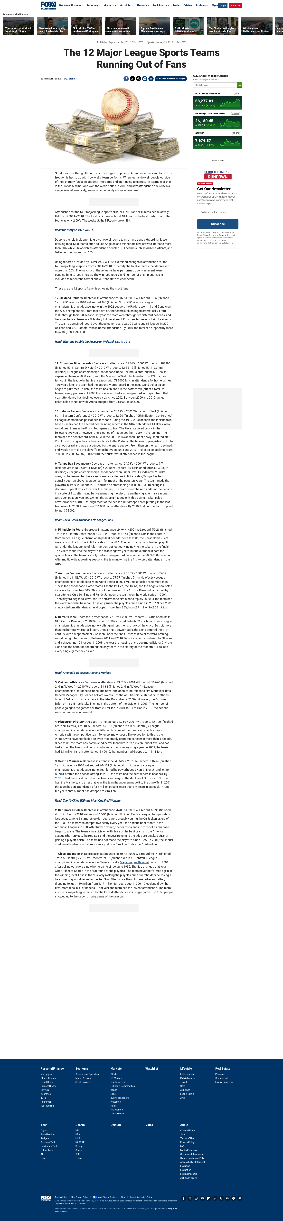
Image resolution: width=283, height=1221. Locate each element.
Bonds (114, 1090)
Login (223, 5)
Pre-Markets (117, 1109)
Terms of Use (225, 235)
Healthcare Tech (49, 1146)
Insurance (46, 1094)
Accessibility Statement (192, 1162)
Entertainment (187, 1074)
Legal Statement (78, 1204)
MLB (77, 1138)
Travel (183, 1082)
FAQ (182, 1146)
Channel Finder (188, 1130)
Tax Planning (47, 1105)
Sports (80, 1125)
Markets (109, 5)
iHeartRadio (239, 1198)
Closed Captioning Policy (193, 1158)
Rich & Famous (188, 1078)
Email (151, 78)
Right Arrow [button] (277, 26)
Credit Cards (47, 1082)
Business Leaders (120, 1098)
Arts (182, 1098)
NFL (77, 1130)
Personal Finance (70, 5)
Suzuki (59, 774)
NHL (140, 212)
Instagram (196, 1198)
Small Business (83, 1082)
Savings (45, 1090)
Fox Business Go (188, 1174)
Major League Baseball (134, 862)
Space (44, 1158)
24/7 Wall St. (70, 78)
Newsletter (227, 1198)
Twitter (132, 78)
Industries (116, 1101)
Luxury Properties (224, 1082)
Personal (220, 1074)
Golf (77, 1154)
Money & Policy (83, 1078)
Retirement (46, 1101)
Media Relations (188, 1150)
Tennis (78, 1158)
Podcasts (202, 5)
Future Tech (47, 1150)
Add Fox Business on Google (172, 79)
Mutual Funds (117, 1113)
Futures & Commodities (123, 1086)
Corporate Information (192, 1154)
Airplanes (185, 1090)
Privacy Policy (208, 235)
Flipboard (208, 1198)
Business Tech (48, 1142)
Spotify (233, 1198)
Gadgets (45, 1138)
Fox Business (48, 5)
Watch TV (236, 5)
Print (144, 78)
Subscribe (218, 224)
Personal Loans (49, 1086)
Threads (138, 78)
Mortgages (46, 1074)
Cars (182, 1086)
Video (188, 5)
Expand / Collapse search (215, 5)
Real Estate (160, 5)
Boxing (79, 1146)
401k (43, 1098)
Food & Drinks (187, 1094)
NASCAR (80, 1142)
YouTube (202, 1198)
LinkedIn (214, 1198)
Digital (44, 1130)
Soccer (79, 1150)
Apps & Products (189, 1177)
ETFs (113, 1094)
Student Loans (48, 1078)
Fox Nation (185, 1170)
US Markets (117, 1078)
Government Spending (87, 1074)
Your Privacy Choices (107, 1197)
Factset (138, 1201)
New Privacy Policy (79, 1197)
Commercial (221, 1078)
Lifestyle (141, 5)
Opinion (116, 1125)
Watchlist (126, 5)
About (184, 1125)
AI (42, 1154)
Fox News (185, 1166)
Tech (176, 5)
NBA (77, 1134)
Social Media (47, 1134)
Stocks (114, 1074)
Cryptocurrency (118, 1082)
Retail (113, 1105)
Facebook (126, 78)
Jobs (182, 1134)
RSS (221, 1198)
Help (123, 1197)
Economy (92, 5)
